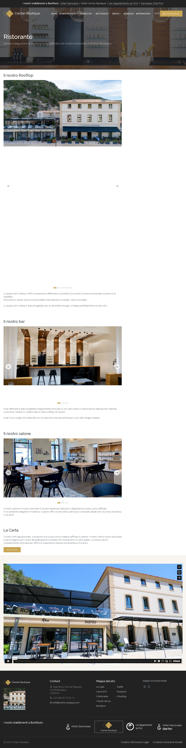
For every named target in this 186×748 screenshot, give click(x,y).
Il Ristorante (102, 696)
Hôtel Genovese (69, 3)
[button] (55, 287)
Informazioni (143, 14)
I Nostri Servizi (103, 701)
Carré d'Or (85, 14)
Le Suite (100, 686)
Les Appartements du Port (123, 3)
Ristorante (102, 14)
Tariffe (120, 686)
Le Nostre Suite (67, 14)
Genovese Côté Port (152, 3)
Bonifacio (129, 14)
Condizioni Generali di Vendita (167, 742)
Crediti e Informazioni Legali (135, 742)
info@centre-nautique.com (66, 702)
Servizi (115, 14)
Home (54, 14)
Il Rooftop (121, 696)
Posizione (121, 691)
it (156, 13)
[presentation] (8, 186)
